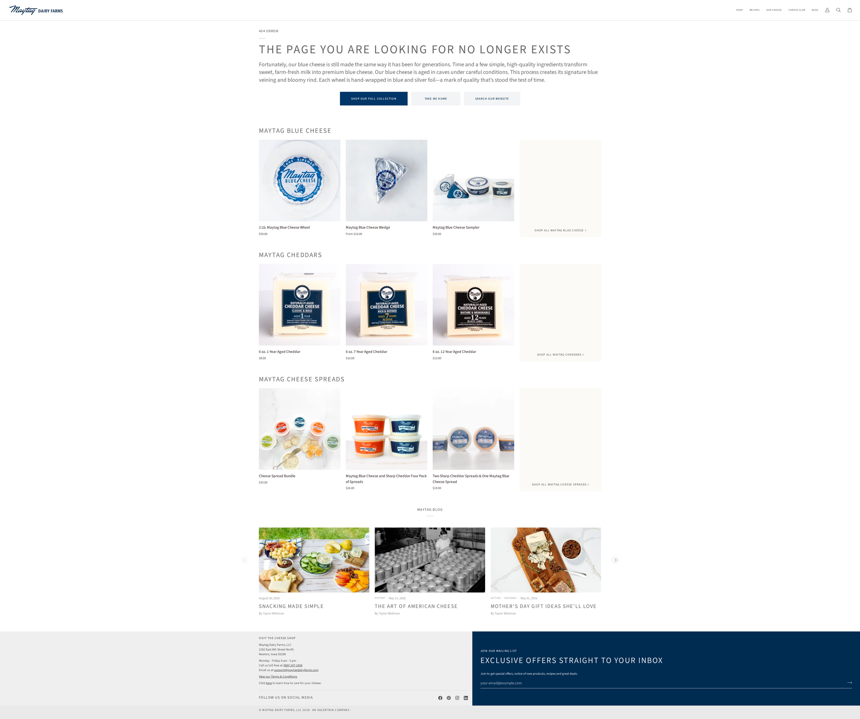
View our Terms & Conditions (278, 676)
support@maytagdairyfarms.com (296, 670)
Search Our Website (492, 99)
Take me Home (435, 99)
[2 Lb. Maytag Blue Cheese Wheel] (299, 180)
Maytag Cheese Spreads (302, 379)
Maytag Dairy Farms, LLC (282, 710)
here (269, 683)
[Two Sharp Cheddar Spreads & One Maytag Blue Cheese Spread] (473, 429)
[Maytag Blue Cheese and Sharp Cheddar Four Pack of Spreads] (386, 429)
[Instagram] (457, 698)
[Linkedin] (466, 698)
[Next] (615, 560)
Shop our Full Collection (373, 99)
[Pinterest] (449, 698)
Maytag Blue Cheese (295, 130)
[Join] (848, 682)
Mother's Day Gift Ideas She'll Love (544, 606)
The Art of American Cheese (416, 606)
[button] (739, 10)
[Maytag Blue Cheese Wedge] (386, 180)
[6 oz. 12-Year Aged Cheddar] (473, 305)
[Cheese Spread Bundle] (299, 429)
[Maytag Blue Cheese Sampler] (473, 180)
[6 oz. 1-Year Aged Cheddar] (299, 305)
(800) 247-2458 (292, 665)
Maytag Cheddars (290, 255)
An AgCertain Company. (331, 710)
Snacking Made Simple (291, 606)
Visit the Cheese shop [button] (277, 638)
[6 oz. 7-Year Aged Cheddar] (386, 305)
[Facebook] (440, 698)
